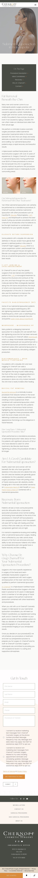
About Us (19, 821)
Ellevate (13, 215)
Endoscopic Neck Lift (11, 487)
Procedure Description (18, 73)
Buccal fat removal (9, 392)
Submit (8, 784)
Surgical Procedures (19, 813)
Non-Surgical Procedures (19, 817)
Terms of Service (9, 771)
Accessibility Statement (16, 871)
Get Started (11, 875)
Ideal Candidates (18, 76)
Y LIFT (30, 215)
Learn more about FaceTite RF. (22, 319)
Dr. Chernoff (6, 587)
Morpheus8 (33, 337)
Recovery (18, 80)
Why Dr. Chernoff (18, 83)
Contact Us (19, 809)
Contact (18, 86)
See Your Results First (14, 776)
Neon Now (31, 871)
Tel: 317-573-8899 (19, 858)
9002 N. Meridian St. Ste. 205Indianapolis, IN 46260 (19, 851)
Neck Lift (5, 218)
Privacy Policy (22, 771)
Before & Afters (19, 805)
